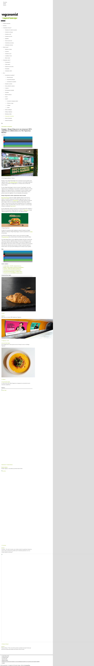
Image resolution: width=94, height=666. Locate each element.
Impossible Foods (5, 236)
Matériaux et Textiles (8, 49)
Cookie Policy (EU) (5, 655)
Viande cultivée (7, 64)
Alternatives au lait (8, 34)
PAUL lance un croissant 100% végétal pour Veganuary (11, 317)
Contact (3, 663)
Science (6, 96)
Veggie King (26, 209)
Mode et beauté (5, 47)
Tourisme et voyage (10, 103)
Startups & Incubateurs (8, 120)
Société (8, 107)
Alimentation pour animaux (9, 42)
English (4, 3)
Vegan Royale (15, 200)
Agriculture (7, 92)
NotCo (31, 231)
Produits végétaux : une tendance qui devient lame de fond (11, 468)
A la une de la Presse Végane (5, 343)
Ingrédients (7, 38)
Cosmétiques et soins (8, 55)
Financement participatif (11, 79)
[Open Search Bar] (2, 123)
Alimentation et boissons (7, 27)
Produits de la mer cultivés (9, 66)
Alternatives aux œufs (8, 36)
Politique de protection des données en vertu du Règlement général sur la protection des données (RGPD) (21, 661)
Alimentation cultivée (6, 60)
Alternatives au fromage (9, 32)
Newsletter (5, 2)
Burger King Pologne (5, 197)
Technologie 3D (7, 62)
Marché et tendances (8, 94)
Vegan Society (12, 206)
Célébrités (8, 105)
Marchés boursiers (10, 77)
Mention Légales (5, 660)
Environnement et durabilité (9, 90)
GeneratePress (27, 665)
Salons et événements (8, 118)
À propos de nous (5, 657)
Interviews (4, 25)
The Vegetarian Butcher (13, 182)
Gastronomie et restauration (9, 116)
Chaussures (7, 51)
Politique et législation (8, 111)
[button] (4, 137)
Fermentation (7, 68)
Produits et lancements (6, 23)
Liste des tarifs (4, 658)
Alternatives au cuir (8, 53)
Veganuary (3, 315)
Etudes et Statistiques (8, 109)
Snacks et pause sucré (8, 40)
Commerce (7, 88)
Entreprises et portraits (8, 83)
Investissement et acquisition (9, 75)
